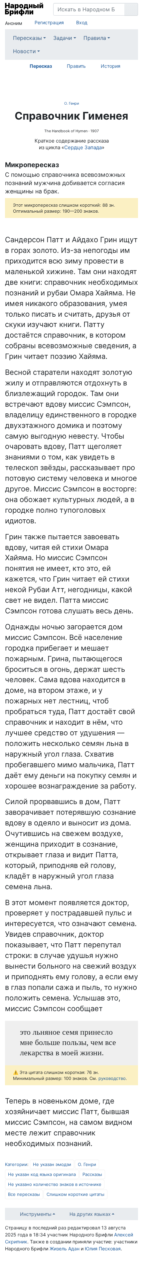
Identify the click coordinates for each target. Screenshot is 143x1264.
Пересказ (41, 66)
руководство (112, 1078)
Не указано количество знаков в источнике (54, 1184)
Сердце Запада (83, 147)
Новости (24, 51)
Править (76, 66)
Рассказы (92, 1174)
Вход (81, 22)
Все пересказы (24, 1194)
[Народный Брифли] (24, 9)
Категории (16, 1164)
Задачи (62, 38)
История (110, 66)
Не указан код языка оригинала (42, 1174)
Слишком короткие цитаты (75, 1194)
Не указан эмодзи (52, 1164)
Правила (94, 38)
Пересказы (27, 38)
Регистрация (49, 22)
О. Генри (71, 103)
